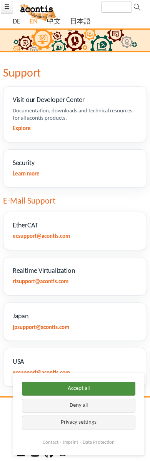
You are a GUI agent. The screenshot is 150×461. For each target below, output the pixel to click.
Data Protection (99, 442)
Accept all (79, 388)
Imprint (70, 442)
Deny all (79, 405)
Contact (50, 442)
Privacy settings (79, 422)
